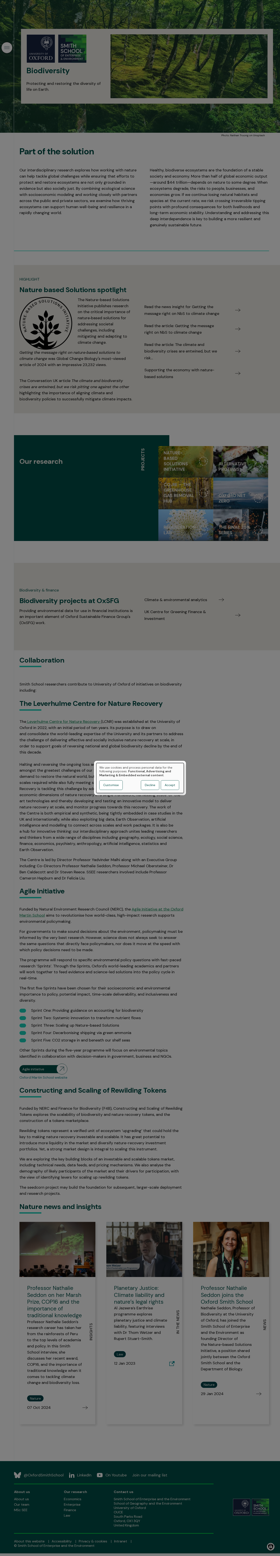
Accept (170, 785)
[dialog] (140, 778)
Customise (111, 785)
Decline (150, 785)
